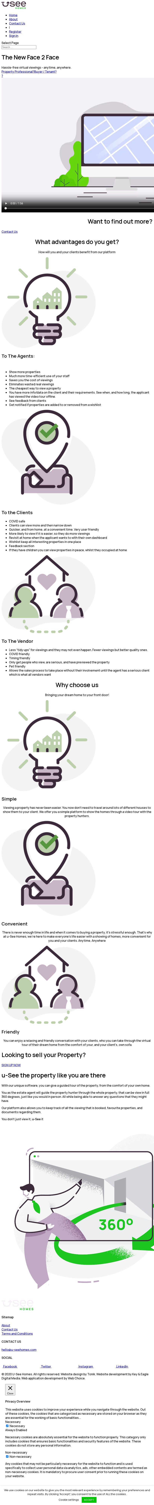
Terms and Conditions (17, 1334)
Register (15, 32)
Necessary (17, 1426)
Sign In (13, 36)
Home (13, 15)
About (13, 19)
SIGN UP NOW (11, 1065)
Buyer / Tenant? (45, 72)
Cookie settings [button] (69, 1500)
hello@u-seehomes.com (19, 1350)
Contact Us (17, 23)
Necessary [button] (13, 1422)
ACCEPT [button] (89, 1499)
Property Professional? (18, 72)
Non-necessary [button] (16, 1452)
